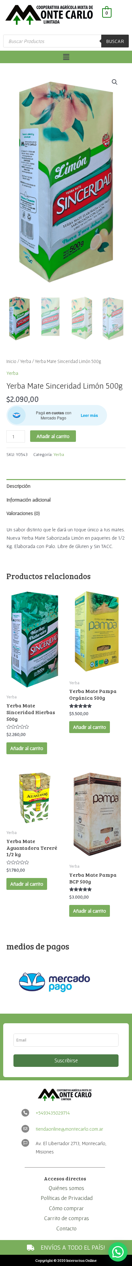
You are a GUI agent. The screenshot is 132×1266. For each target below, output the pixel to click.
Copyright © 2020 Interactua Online (66, 1260)
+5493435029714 (53, 1113)
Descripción (18, 486)
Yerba (25, 361)
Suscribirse (66, 1060)
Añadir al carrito (53, 436)
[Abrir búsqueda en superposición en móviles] (66, 41)
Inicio (11, 361)
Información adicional (28, 499)
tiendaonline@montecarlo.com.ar (69, 1129)
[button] (66, 57)
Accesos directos (65, 1178)
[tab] (66, 486)
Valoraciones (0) (23, 513)
